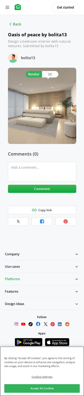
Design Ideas (14, 304)
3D (50, 74)
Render (34, 74)
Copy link (45, 210)
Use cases (12, 266)
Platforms (12, 279)
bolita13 (28, 57)
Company (12, 254)
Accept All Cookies (42, 388)
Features (11, 291)
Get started (65, 7)
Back (17, 24)
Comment (42, 189)
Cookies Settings (42, 377)
